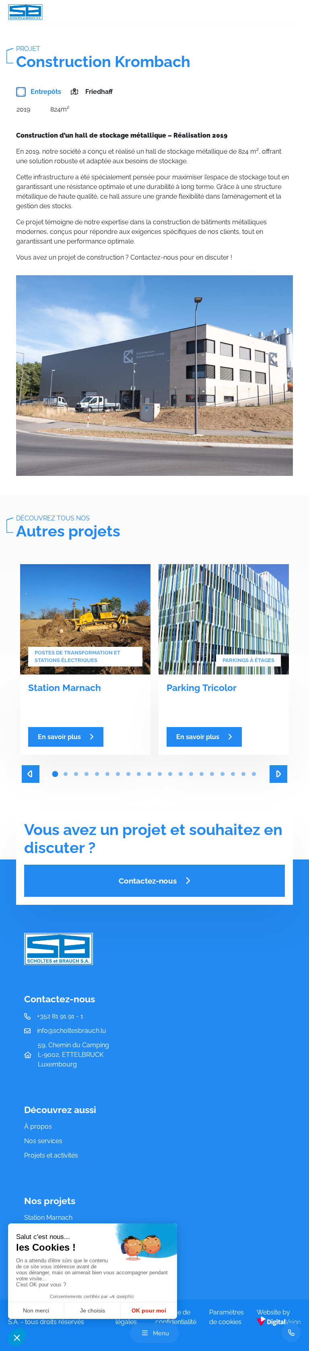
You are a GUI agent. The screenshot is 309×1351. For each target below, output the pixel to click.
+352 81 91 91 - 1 (60, 1016)
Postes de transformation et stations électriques (77, 656)
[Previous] (30, 774)
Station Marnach (48, 1217)
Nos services (43, 1141)
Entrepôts (45, 91)
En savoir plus (59, 737)
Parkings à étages (248, 660)
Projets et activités (51, 1155)
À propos (38, 1126)
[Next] (278, 774)
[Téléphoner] (291, 1332)
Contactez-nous (148, 880)
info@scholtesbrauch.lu (71, 1030)
